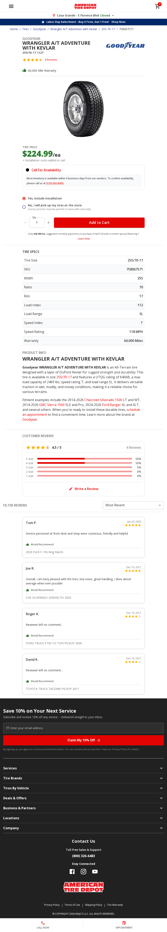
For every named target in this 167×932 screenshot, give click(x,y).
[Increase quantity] (48, 223)
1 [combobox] (36, 222)
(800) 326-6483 (83, 856)
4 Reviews (51, 59)
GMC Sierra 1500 (52, 405)
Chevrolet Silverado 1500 (103, 400)
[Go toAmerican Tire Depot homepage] (85, 6)
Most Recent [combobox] (115, 505)
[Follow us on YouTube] (95, 871)
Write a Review (86, 489)
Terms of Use (72, 905)
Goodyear (39, 29)
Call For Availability (46, 170)
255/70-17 (64, 377)
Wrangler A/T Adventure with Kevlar (73, 29)
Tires (25, 29)
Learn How (84, 238)
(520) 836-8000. (55, 183)
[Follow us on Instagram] (83, 871)
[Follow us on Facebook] (72, 871)
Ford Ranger (111, 405)
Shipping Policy (93, 905)
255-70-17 (108, 29)
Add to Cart (99, 222)
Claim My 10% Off (81, 740)
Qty (34, 217)
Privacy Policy (119, 749)
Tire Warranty (115, 905)
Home (14, 29)
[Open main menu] (11, 6)
